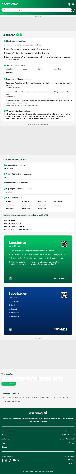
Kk (37, 397)
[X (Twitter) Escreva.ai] (18, 460)
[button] (69, 4)
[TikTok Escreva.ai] (10, 460)
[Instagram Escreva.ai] (6, 460)
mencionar (10, 208)
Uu (70, 397)
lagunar (58, 379)
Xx (13, 401)
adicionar (25, 201)
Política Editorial (68, 435)
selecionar (42, 208)
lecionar (19, 379)
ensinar (25, 69)
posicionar (26, 208)
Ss (64, 397)
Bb (10, 397)
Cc (13, 397)
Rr (61, 397)
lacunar (7, 379)
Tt (67, 397)
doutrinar (9, 69)
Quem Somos (70, 431)
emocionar (42, 205)
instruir (41, 69)
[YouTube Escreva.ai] (14, 460)
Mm (43, 397)
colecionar (10, 205)
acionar (9, 201)
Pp (54, 397)
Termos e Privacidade (67, 439)
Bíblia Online (70, 456)
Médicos (71, 460)
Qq (58, 397)
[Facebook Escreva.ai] (2, 460)
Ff (23, 397)
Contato (71, 443)
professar (9, 72)
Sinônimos (5, 431)
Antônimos (5, 439)
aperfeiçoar (58, 201)
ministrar (57, 69)
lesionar (31, 379)
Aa (6, 397)
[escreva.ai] (10, 3)
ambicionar (42, 201)
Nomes (4, 447)
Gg (26, 397)
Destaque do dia (7, 435)
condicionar (26, 205)
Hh (29, 397)
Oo (51, 397)
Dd (16, 397)
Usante (72, 463)
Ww (9, 401)
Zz (19, 401)
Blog (3, 443)
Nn (47, 397)
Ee (20, 397)
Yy (16, 401)
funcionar (57, 205)
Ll (40, 397)
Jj (34, 397)
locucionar (45, 379)
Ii (32, 397)
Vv (5, 401)
